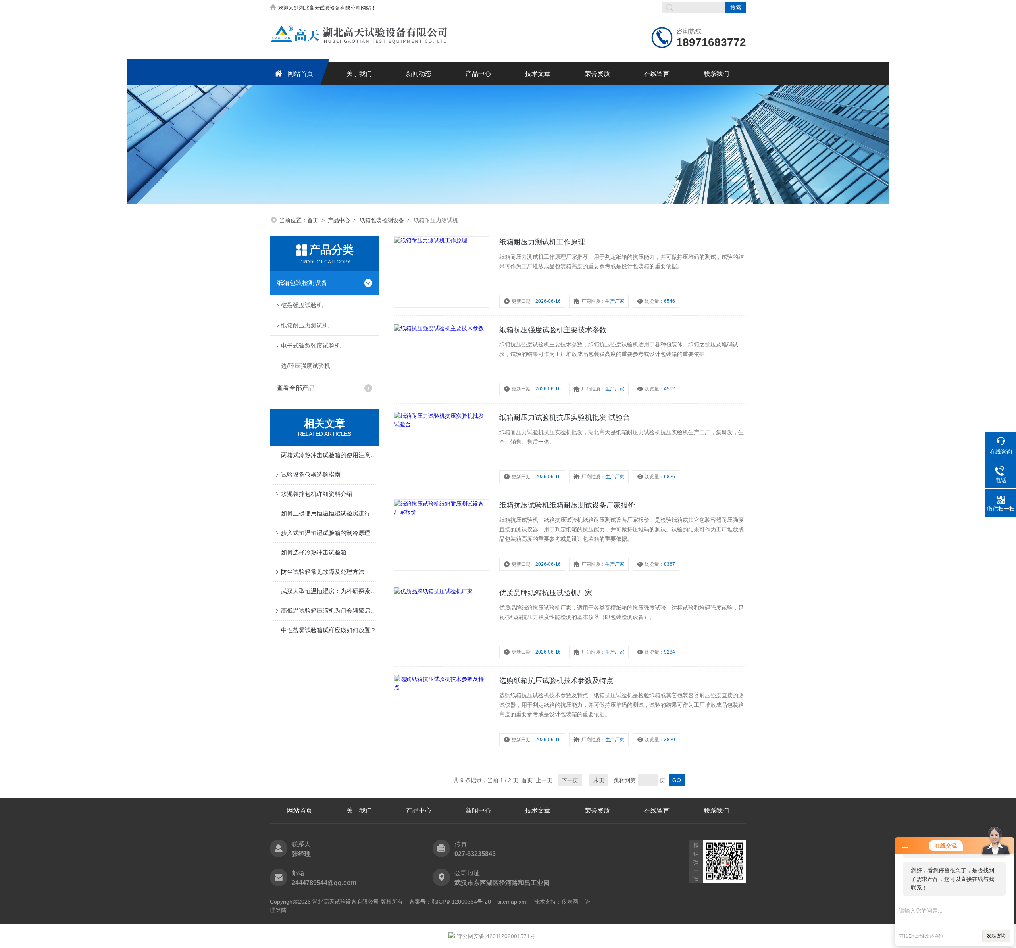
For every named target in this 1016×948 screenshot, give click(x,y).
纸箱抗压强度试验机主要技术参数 (552, 330)
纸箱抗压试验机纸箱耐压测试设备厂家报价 (567, 505)
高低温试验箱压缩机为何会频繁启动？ (328, 610)
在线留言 (657, 73)
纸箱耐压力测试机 (305, 325)
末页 (598, 780)
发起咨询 (996, 935)
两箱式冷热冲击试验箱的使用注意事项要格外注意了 (328, 455)
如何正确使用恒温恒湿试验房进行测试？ (328, 513)
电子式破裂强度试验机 (311, 345)
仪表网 (570, 901)
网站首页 (300, 73)
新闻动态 (418, 73)
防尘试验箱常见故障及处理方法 (322, 571)
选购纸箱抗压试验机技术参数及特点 (556, 681)
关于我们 (359, 73)
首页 (312, 220)
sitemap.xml (512, 901)
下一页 (570, 780)
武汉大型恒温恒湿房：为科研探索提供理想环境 (328, 591)
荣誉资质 (597, 73)
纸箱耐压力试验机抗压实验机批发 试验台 (564, 417)
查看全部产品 (296, 388)
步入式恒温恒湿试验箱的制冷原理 (325, 532)
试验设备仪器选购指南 (311, 474)
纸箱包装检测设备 (382, 220)
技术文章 (537, 73)
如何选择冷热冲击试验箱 (313, 552)
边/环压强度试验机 (305, 365)
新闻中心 (478, 810)
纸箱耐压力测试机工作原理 (542, 242)
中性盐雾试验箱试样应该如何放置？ (328, 630)
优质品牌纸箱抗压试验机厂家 (545, 593)
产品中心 (478, 73)
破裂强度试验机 (302, 305)
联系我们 (716, 73)
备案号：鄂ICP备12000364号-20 (450, 901)
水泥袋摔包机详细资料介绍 (316, 493)
